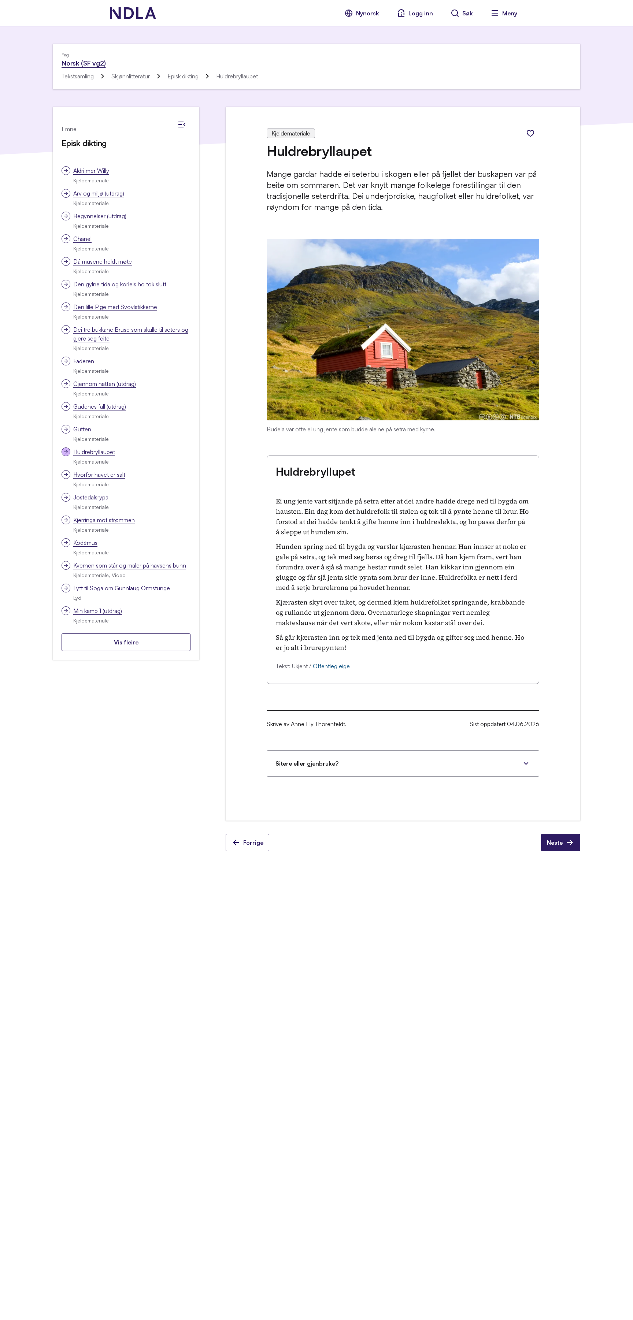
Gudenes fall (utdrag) (99, 406)
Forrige (253, 842)
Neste (555, 842)
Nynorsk (367, 13)
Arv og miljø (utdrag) (98, 193)
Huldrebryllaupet (94, 452)
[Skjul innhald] (181, 124)
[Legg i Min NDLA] (530, 133)
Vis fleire (126, 642)
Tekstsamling (78, 76)
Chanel (82, 238)
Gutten (82, 429)
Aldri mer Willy (91, 170)
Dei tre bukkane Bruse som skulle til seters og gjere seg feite (130, 334)
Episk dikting (183, 76)
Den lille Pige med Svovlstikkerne (115, 307)
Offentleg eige (331, 666)
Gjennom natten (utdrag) (104, 383)
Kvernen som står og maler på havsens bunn (129, 565)
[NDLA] (133, 13)
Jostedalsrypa (90, 497)
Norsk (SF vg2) (84, 63)
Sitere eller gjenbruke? (306, 763)
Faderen (83, 361)
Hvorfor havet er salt (99, 474)
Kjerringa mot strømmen (104, 520)
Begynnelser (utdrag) (99, 216)
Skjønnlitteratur (130, 76)
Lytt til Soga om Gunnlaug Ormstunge (121, 588)
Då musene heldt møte (102, 261)
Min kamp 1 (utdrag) (97, 610)
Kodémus (85, 542)
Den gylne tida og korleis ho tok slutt (119, 284)
